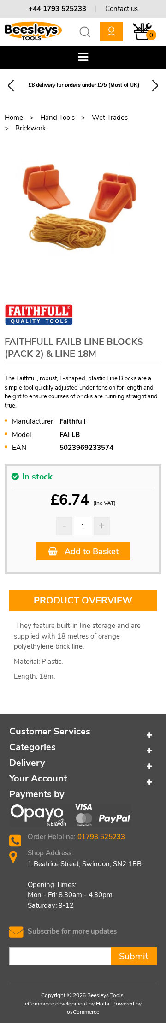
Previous (11, 85)
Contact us (121, 8)
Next (155, 85)
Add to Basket (90, 551)
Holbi (102, 1003)
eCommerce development (56, 1003)
